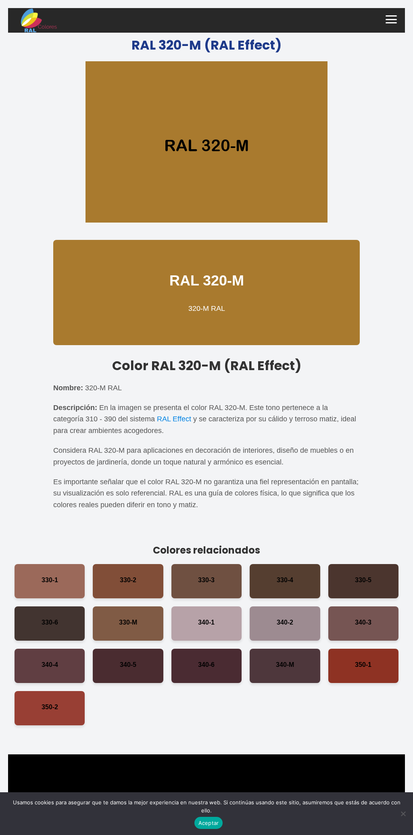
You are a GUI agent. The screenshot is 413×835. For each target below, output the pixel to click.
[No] (403, 814)
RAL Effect (174, 419)
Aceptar (208, 823)
